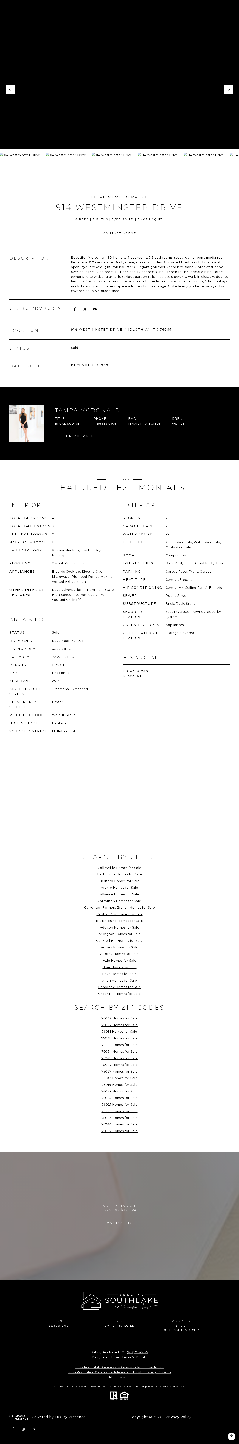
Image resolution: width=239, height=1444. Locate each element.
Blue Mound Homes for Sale (119, 921)
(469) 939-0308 (105, 423)
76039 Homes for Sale (119, 1091)
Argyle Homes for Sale (119, 887)
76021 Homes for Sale (119, 1104)
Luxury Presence (70, 1417)
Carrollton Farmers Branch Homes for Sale (119, 907)
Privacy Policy (179, 1417)
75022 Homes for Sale (119, 1025)
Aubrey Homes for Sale (119, 954)
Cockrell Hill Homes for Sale (119, 940)
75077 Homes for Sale (119, 1065)
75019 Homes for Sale (119, 1084)
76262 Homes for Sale (120, 1045)
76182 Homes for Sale (119, 1078)
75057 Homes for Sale (119, 1131)
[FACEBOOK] (13, 1429)
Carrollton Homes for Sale (119, 901)
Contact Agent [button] (119, 233)
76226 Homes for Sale (120, 1111)
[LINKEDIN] (33, 1429)
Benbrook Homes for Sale (119, 987)
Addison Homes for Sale (119, 927)
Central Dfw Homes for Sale (120, 914)
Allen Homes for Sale (119, 980)
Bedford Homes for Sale (119, 881)
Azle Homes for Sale (119, 960)
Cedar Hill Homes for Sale (119, 994)
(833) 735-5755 (57, 1325)
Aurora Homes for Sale (119, 947)
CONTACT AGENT (80, 436)
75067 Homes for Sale (119, 1071)
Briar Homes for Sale (120, 967)
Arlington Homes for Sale (120, 934)
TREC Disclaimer (119, 1377)
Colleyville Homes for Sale (119, 868)
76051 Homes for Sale (119, 1031)
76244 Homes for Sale (119, 1124)
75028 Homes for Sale (119, 1038)
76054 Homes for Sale (119, 1098)
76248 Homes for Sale (119, 1058)
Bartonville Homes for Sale (119, 874)
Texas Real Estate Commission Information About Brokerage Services (119, 1372)
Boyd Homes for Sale (119, 974)
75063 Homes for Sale (119, 1118)
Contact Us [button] (119, 1223)
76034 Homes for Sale (119, 1051)
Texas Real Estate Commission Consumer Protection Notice (119, 1367)
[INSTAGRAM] (23, 1429)
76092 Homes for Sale (119, 1018)
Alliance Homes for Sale (119, 894)
